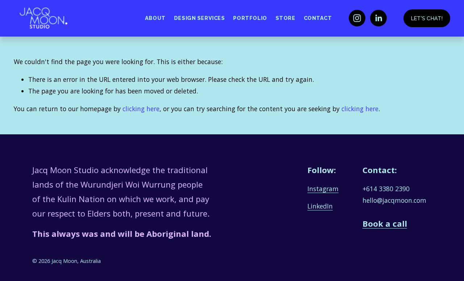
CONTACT (318, 18)
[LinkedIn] (378, 18)
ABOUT (155, 18)
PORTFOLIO (250, 18)
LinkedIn (320, 206)
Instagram (323, 188)
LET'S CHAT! (427, 18)
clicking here (141, 108)
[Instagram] (357, 18)
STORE (285, 18)
